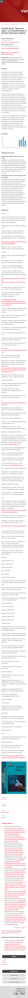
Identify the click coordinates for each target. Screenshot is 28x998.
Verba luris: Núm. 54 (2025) (11, 834)
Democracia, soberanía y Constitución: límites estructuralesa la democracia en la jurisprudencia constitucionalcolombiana (14, 830)
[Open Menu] (1, 1)
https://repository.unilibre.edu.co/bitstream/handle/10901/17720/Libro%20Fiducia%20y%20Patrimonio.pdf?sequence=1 (13, 369)
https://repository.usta (14, 444)
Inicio (2, 24)
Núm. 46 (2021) (14, 24)
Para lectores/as (14, 975)
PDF (5, 798)
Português (4, 964)
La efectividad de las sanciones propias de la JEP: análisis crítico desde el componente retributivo (15, 893)
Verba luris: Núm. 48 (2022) (18, 949)
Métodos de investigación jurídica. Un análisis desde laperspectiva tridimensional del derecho (14, 837)
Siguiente (22, 927)
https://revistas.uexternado (15, 465)
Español (4, 962)
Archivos (8, 24)
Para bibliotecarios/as (14, 982)
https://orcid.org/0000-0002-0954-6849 (10, 48)
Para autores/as (14, 978)
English (4, 960)
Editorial (21, 922)
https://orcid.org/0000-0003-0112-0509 (10, 42)
